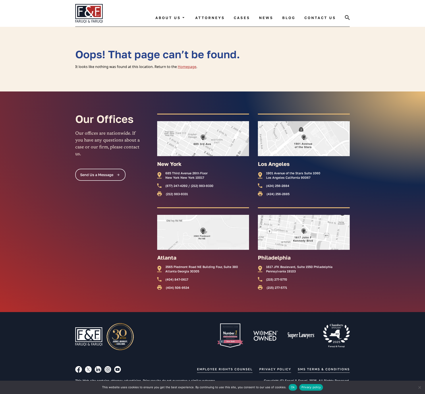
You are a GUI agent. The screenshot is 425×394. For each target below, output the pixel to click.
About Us (168, 18)
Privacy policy (311, 387)
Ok (293, 387)
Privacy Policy (275, 369)
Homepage (187, 66)
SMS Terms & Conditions (324, 369)
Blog (289, 18)
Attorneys (210, 18)
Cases (242, 18)
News (266, 18)
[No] (419, 387)
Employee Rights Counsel (225, 369)
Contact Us (320, 18)
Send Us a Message (96, 175)
